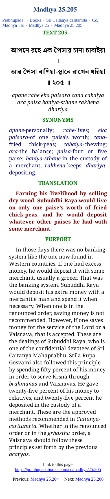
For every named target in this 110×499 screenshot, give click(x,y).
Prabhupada (12, 20)
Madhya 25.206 (89, 479)
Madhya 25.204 (44, 479)
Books (35, 20)
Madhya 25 (39, 25)
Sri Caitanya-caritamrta (66, 20)
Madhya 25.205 (68, 25)
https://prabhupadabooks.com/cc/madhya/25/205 (58, 469)
